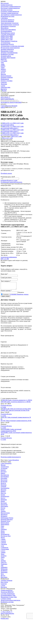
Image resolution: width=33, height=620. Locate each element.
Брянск (3, 473)
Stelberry (3, 69)
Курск (2, 509)
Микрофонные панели (8, 33)
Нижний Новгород (7, 519)
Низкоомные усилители (8, 26)
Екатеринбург (5, 488)
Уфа (2, 565)
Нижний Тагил (5, 521)
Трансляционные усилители (9, 23)
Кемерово (4, 499)
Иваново (3, 490)
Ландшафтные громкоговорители (11, 14)
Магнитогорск (5, 513)
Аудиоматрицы (5, 43)
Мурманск (4, 516)
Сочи (2, 546)
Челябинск (4, 570)
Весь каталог (5, 3)
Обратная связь (5, 87)
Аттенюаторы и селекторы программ (12, 46)
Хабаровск (4, 567)
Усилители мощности (7, 19)
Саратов (3, 542)
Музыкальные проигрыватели (10, 47)
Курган (3, 508)
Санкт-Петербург (13, 460)
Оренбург (4, 529)
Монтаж (3, 74)
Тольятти (3, 555)
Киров (3, 501)
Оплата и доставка (6, 80)
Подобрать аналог (6, 173)
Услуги (3, 72)
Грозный (3, 486)
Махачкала (4, 514)
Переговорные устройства (9, 41)
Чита (2, 574)
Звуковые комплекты (7, 49)
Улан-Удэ (3, 562)
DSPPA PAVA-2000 (7, 38)
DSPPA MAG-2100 (6, 39)
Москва (3, 465)
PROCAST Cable (16, 136)
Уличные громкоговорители (9, 13)
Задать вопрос (5, 296)
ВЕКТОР (4, 59)
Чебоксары (4, 569)
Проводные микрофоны (8, 29)
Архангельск (5, 466)
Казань (3, 494)
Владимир (4, 478)
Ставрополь (4, 547)
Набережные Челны (7, 518)
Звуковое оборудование (8, 57)
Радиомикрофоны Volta (8, 595)
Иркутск (3, 493)
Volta (2, 62)
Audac (3, 64)
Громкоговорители (6, 5)
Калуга (3, 498)
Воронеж (3, 485)
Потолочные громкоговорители (11, 6)
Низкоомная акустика (7, 16)
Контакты (4, 89)
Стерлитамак (5, 549)
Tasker (3, 67)
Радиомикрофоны (6, 31)
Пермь (3, 532)
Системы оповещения (7, 34)
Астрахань (4, 468)
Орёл (2, 527)
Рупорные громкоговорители (10, 11)
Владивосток (5, 475)
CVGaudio (4, 61)
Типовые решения (6, 580)
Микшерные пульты (7, 51)
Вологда (3, 483)
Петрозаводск (5, 534)
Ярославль (4, 577)
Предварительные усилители (10, 24)
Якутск (3, 575)
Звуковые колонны (6, 10)
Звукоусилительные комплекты (10, 600)
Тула (2, 559)
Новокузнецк (5, 522)
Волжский (4, 481)
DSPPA (3, 66)
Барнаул (3, 470)
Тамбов (3, 552)
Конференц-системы (7, 54)
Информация (5, 79)
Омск (2, 526)
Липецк (3, 511)
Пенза (2, 531)
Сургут (3, 551)
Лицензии (4, 84)
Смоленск (4, 544)
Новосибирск (5, 524)
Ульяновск (4, 564)
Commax (3, 71)
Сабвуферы (4, 18)
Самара (3, 539)
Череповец (4, 572)
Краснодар (4, 504)
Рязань (3, 537)
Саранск (3, 541)
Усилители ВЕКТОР (7, 592)
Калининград (5, 496)
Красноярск (4, 506)
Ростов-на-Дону (6, 536)
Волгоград (4, 480)
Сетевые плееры (6, 598)
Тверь (2, 554)
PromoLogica (5, 618)
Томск (3, 557)
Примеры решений (7, 77)
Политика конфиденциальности (11, 457)
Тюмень (3, 560)
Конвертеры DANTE (7, 44)
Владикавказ (5, 476)
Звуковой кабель (6, 56)
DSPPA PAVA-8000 (7, 36)
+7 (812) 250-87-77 (6, 612)
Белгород (4, 471)
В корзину (4, 180)
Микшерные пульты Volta (9, 597)
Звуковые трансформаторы (9, 52)
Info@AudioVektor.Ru (7, 99)
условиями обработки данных (19, 294)
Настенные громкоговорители (10, 8)
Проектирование (6, 76)
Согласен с (16, 294)
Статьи (3, 85)
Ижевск (3, 491)
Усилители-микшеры (7, 21)
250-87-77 (5, 97)
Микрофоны (5, 28)
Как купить (4, 582)
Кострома (4, 503)
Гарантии (4, 82)
